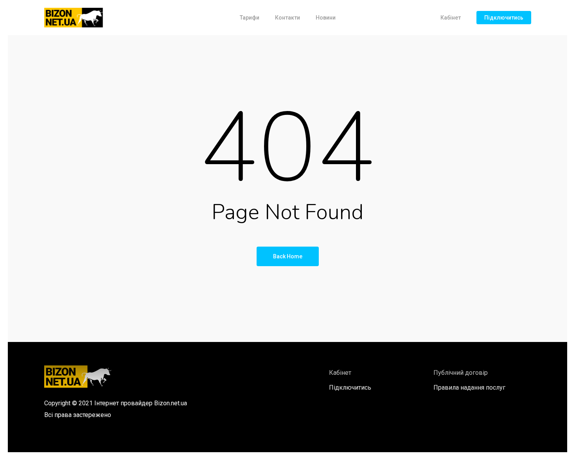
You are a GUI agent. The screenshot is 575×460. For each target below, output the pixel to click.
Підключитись (503, 17)
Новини (326, 17)
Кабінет (450, 17)
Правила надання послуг (469, 387)
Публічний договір (460, 372)
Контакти (287, 17)
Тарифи (249, 17)
